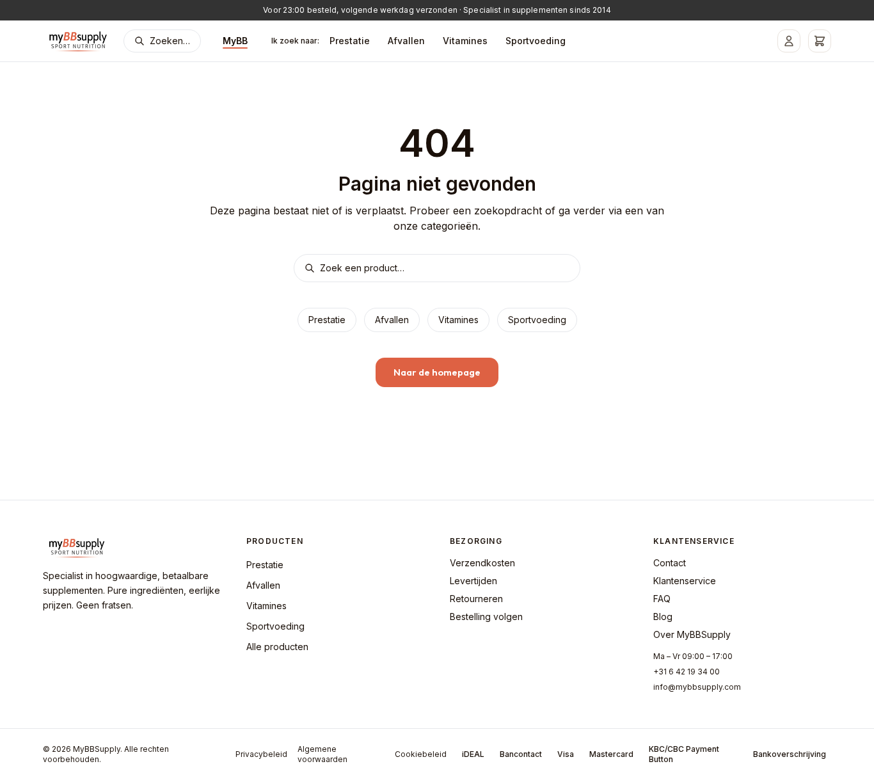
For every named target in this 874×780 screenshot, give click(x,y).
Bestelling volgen (486, 616)
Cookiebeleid (421, 754)
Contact (669, 562)
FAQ (662, 598)
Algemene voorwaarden (322, 754)
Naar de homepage (437, 372)
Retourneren (476, 598)
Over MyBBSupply (692, 634)
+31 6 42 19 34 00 (686, 671)
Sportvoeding (535, 40)
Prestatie (350, 40)
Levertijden (473, 580)
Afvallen (406, 40)
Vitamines (465, 40)
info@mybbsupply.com (697, 687)
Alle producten (277, 646)
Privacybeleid (261, 754)
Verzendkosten (482, 562)
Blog (662, 616)
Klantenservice (684, 580)
